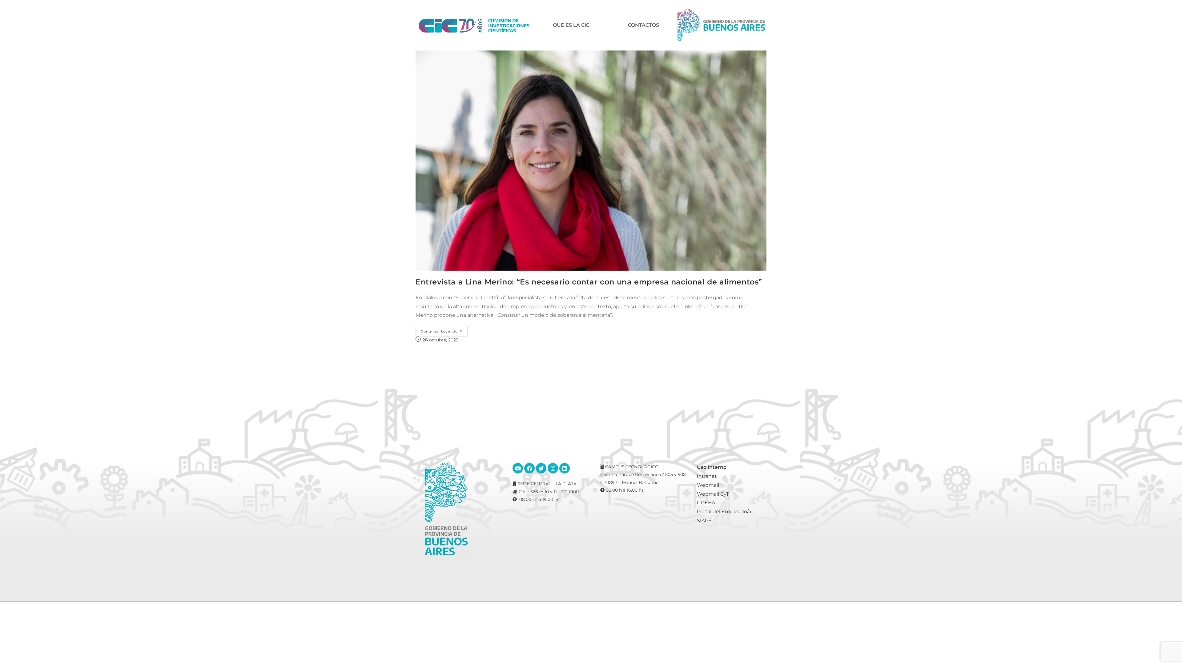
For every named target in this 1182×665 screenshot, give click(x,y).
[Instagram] (553, 468)
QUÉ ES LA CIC (571, 25)
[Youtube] (518, 468)
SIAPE (704, 520)
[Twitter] (541, 468)
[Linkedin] (564, 468)
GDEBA (706, 503)
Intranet (707, 476)
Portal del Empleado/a (724, 511)
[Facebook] (529, 468)
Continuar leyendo (444, 329)
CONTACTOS (643, 25)
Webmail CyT (713, 494)
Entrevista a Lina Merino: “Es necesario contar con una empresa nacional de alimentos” (589, 281)
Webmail (708, 485)
